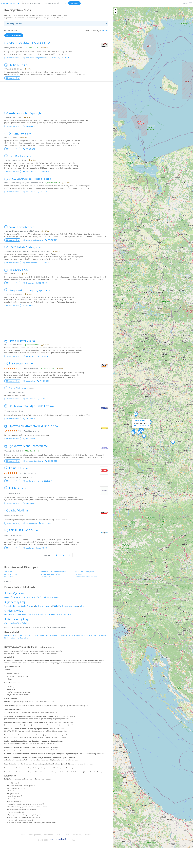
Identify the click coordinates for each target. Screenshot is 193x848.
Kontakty (66, 835)
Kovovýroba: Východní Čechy (14, 627)
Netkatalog (12, 3)
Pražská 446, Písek (31, 473)
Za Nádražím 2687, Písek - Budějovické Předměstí (22, 231)
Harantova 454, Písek (13, 493)
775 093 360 (45, 171)
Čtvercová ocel (45, 576)
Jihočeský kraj (16, 602)
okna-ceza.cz (30, 399)
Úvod (23, 835)
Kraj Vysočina (16, 593)
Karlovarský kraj (17, 619)
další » (69, 555)
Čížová (42, 635)
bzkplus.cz (29, 548)
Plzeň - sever (50, 614)
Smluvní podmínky (35, 835)
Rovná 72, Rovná (11, 137)
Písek (54, 606)
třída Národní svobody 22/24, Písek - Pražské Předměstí (24, 183)
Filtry (106, 31)
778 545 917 (46, 263)
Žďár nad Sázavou (50, 597)
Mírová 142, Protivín (12, 274)
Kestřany (69, 635)
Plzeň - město (38, 614)
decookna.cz (30, 192)
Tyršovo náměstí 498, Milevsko (16, 160)
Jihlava (22, 597)
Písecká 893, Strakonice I (14, 294)
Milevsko (89, 635)
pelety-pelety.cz (31, 263)
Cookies (88, 835)
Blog (73, 840)
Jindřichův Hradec (43, 606)
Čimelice (36, 635)
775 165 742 (44, 399)
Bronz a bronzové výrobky (84, 572)
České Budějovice (12, 606)
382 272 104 (48, 481)
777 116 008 (42, 548)
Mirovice (104, 635)
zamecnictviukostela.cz (34, 461)
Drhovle (55, 635)
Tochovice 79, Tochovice (14, 117)
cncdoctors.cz (31, 171)
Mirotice (96, 635)
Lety (83, 635)
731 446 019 (64, 58)
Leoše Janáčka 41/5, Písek (14, 451)
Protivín (12, 638)
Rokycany (61, 614)
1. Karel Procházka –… (141, 421)
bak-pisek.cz (30, 381)
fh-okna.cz (29, 283)
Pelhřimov (30, 597)
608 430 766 (30, 126)
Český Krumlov (27, 606)
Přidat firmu (48, 835)
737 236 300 (44, 381)
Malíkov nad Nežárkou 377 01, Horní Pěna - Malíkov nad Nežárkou (28, 251)
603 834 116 (30, 503)
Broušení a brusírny (11, 574)
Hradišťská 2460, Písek (32, 431)
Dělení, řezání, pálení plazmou (86, 576)
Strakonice (73, 606)
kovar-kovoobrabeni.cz (34, 240)
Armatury (8, 572)
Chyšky (62, 635)
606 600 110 (42, 283)
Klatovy (18, 614)
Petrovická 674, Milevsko (14, 69)
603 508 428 (30, 419)
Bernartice (27, 635)
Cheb (6, 623)
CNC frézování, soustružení (50, 574)
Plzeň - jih (26, 614)
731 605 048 (30, 149)
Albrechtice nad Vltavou (13, 635)
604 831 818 (52, 461)
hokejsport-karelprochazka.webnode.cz (40, 58)
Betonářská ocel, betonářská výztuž (53, 572)
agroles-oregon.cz (32, 481)
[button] (136, 414)
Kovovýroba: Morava (59, 627)
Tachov (70, 614)
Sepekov (20, 638)
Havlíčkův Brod (11, 597)
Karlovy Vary (15, 623)
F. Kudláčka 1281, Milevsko (15, 392)
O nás (58, 835)
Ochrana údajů (77, 835)
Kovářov (77, 635)
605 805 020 (44, 192)
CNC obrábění (80, 574)
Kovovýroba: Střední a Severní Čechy (38, 627)
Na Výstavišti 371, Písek (14, 48)
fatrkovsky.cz (30, 356)
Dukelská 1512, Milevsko (14, 345)
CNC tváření (8, 576)
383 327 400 (30, 305)
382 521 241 (44, 356)
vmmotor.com (31, 523)
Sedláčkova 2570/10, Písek (14, 515)
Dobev (48, 635)
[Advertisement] (56, 96)
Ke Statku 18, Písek (31, 368)
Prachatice (63, 606)
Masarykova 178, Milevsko (14, 411)
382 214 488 (30, 439)
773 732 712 (52, 240)
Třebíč (38, 597)
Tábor (81, 606)
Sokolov (25, 623)
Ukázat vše (8, 581)
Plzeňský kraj (15, 610)
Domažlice (9, 614)
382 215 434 (46, 523)
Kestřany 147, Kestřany (14, 535)
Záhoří (26, 638)
